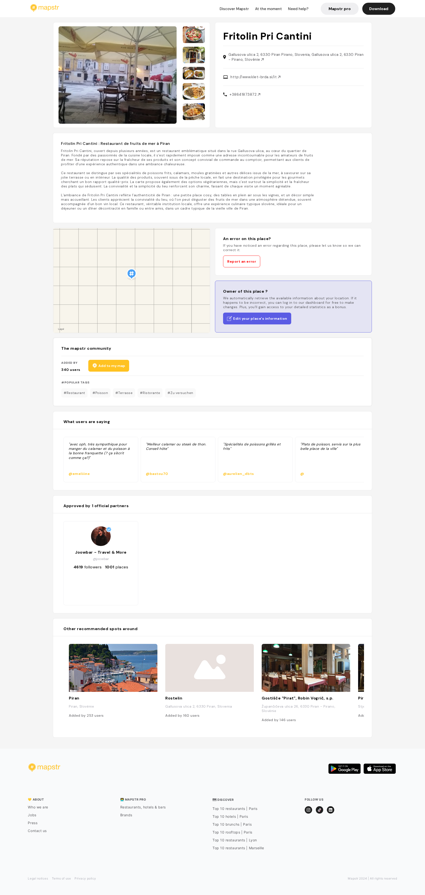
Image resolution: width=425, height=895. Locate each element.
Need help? (298, 8)
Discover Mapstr (234, 8)
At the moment (268, 8)
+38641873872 (243, 94)
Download (378, 8)
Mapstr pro (340, 8)
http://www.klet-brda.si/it (254, 77)
